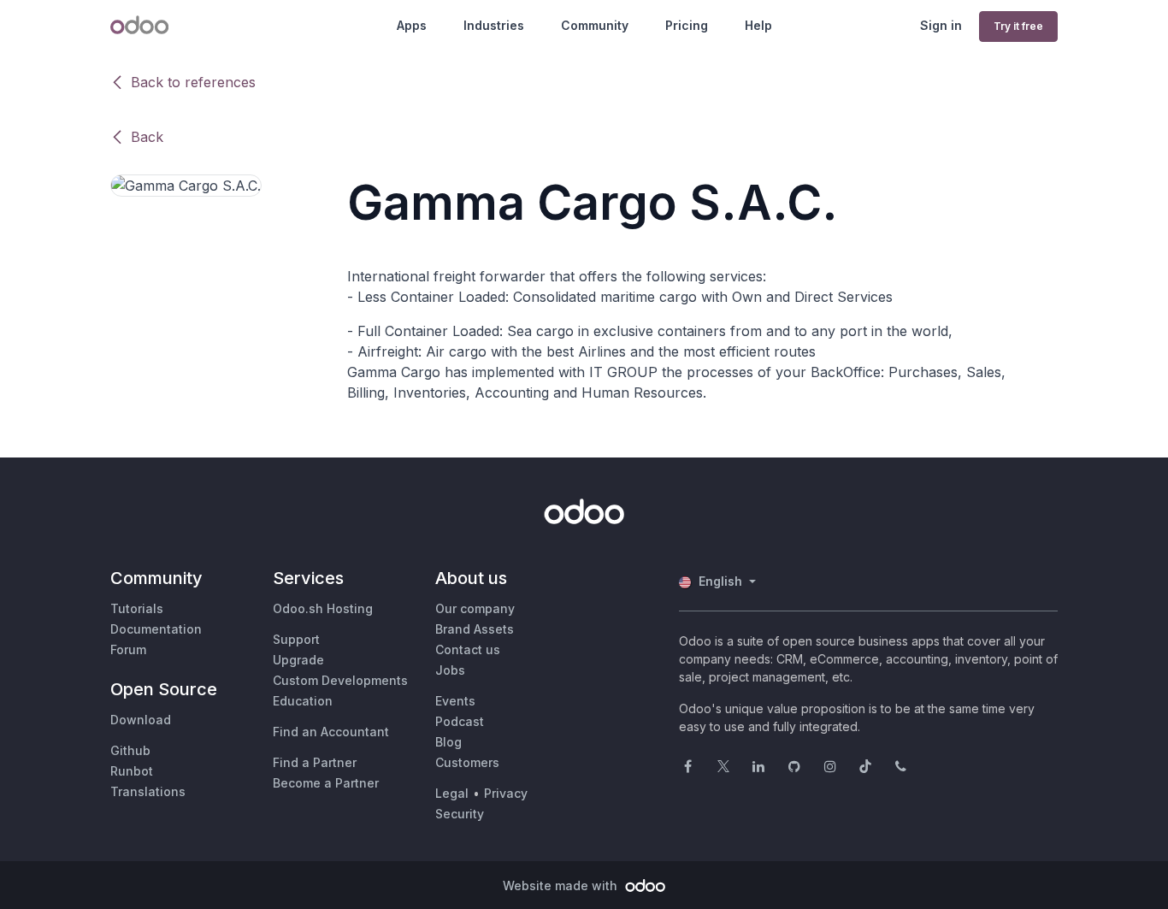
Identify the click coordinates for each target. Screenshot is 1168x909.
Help (758, 25)
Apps (412, 25)
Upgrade (298, 659)
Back (147, 136)
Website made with (562, 885)
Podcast (459, 721)
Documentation (156, 629)
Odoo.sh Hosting (323, 608)
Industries (493, 25)
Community (594, 25)
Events (455, 701)
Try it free (1018, 26)
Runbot (131, 771)
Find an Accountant (331, 731)
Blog (448, 742)
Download (140, 719)
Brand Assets (474, 629)
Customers (467, 762)
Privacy (506, 793)
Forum (128, 649)
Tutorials (136, 608)
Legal (452, 793)
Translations (148, 791)
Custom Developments (340, 680)
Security (459, 813)
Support (296, 639)
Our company (475, 608)
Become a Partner (326, 783)
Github (130, 750)
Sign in (941, 25)
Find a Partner (315, 762)
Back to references (193, 82)
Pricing (686, 25)
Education (303, 701)
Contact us (467, 649)
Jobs (450, 670)
